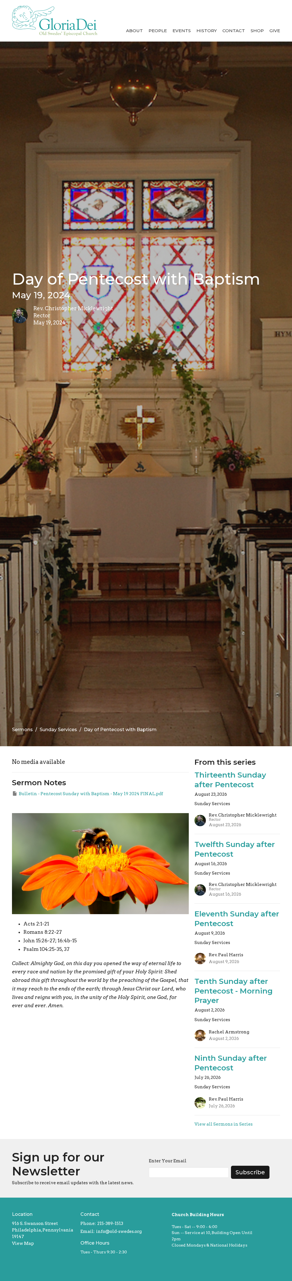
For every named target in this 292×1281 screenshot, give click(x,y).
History (206, 30)
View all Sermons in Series (223, 1124)
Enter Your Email (167, 1160)
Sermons (22, 729)
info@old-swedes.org (119, 1231)
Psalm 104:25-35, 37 (46, 949)
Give (274, 30)
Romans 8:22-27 (42, 932)
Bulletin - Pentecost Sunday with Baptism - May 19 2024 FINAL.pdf (91, 793)
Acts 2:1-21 (36, 924)
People (158, 30)
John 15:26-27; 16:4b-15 (50, 940)
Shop (257, 30)
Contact (233, 30)
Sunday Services (58, 729)
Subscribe (250, 1172)
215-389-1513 (110, 1223)
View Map (23, 1243)
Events (182, 30)
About (134, 30)
